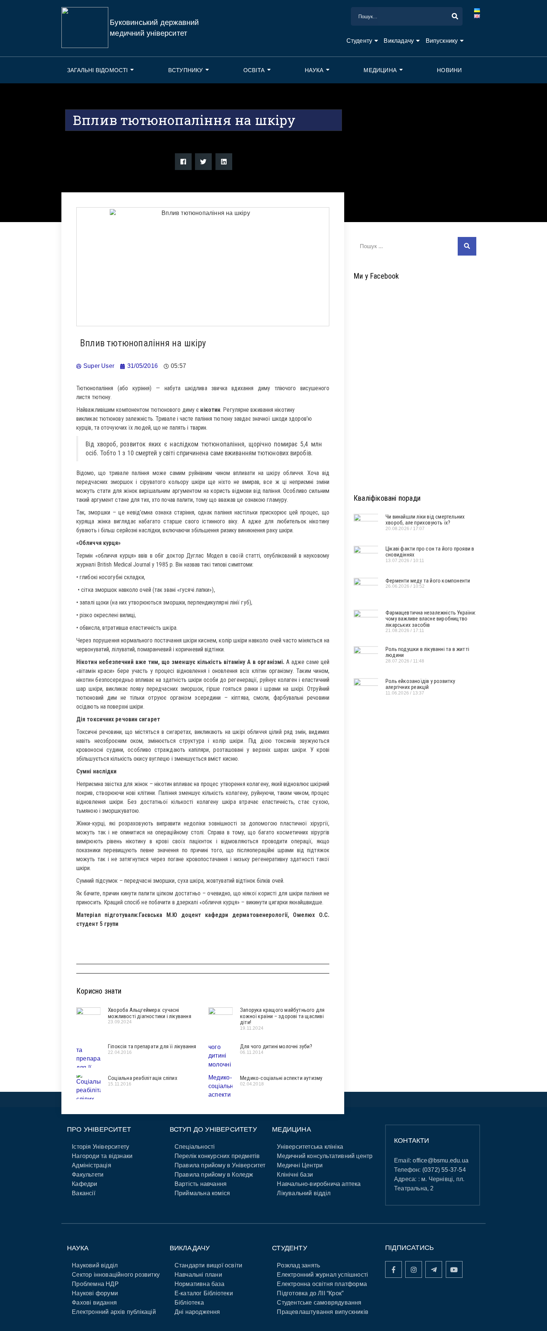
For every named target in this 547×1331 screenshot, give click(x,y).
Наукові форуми (95, 1293)
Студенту (359, 41)
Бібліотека (189, 1302)
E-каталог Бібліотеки (204, 1293)
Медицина (380, 70)
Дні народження (197, 1312)
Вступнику (185, 70)
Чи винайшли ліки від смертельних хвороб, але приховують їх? (425, 519)
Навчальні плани (198, 1274)
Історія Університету (100, 1147)
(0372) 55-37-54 (444, 1170)
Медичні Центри (300, 1165)
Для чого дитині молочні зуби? (276, 1046)
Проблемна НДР (95, 1284)
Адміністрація (91, 1165)
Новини (449, 70)
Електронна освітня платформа (322, 1284)
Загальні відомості (97, 70)
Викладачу (399, 41)
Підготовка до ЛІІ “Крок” (310, 1293)
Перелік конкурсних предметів (217, 1156)
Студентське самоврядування (319, 1302)
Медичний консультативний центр (324, 1156)
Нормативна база (199, 1284)
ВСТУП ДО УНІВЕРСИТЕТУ (213, 1129)
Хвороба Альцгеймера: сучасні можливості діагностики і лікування (149, 1013)
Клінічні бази (295, 1174)
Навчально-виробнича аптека (319, 1184)
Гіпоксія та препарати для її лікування (152, 1046)
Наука (314, 70)
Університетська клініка (310, 1147)
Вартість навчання (201, 1184)
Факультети (87, 1174)
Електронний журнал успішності (322, 1274)
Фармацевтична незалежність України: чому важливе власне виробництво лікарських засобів (431, 618)
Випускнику (442, 41)
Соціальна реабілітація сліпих (142, 1078)
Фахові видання (94, 1302)
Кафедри (84, 1184)
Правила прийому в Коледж (214, 1174)
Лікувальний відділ (303, 1193)
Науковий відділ (95, 1265)
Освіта (254, 70)
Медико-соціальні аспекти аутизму (281, 1078)
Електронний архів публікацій (114, 1312)
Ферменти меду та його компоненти (428, 580)
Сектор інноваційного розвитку (116, 1274)
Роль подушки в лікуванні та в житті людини (427, 652)
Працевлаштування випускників (322, 1312)
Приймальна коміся (202, 1193)
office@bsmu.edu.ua (440, 1160)
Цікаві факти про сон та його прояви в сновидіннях (430, 551)
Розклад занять (298, 1265)
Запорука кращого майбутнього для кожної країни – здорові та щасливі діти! (282, 1016)
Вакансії (83, 1193)
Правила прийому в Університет (220, 1165)
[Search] (467, 246)
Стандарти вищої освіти (208, 1265)
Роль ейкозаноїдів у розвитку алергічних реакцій (420, 684)
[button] (183, 161)
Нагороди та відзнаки (102, 1156)
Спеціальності (195, 1147)
